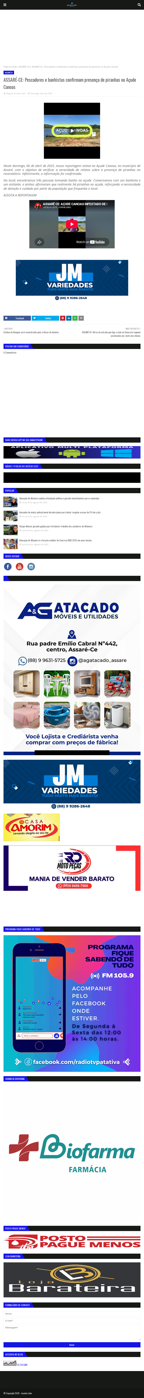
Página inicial (10, 67)
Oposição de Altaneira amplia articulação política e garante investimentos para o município (59, 498)
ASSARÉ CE (24, 67)
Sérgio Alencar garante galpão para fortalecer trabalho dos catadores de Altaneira (55, 526)
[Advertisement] (72, 35)
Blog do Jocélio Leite (16, 93)
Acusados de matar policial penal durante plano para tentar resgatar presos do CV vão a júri (60, 512)
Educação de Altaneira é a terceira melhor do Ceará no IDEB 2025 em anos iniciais (55, 540)
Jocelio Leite (26, 1393)
